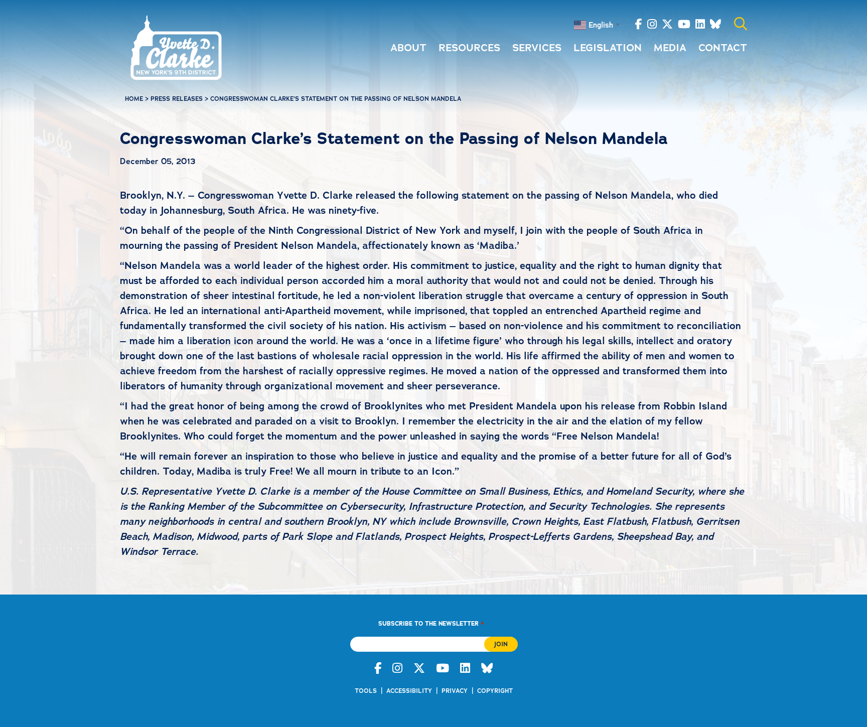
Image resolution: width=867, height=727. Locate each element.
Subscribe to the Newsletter (431, 623)
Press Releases (177, 99)
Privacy (455, 691)
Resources (469, 47)
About (408, 47)
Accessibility (409, 691)
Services (536, 47)
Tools (366, 691)
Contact (722, 47)
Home (134, 99)
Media (670, 47)
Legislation (607, 47)
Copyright (495, 691)
